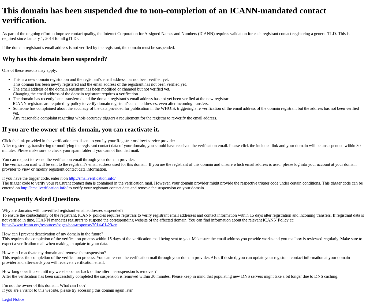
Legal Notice (13, 299)
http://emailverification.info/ (92, 178)
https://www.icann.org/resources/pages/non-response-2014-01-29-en (59, 225)
